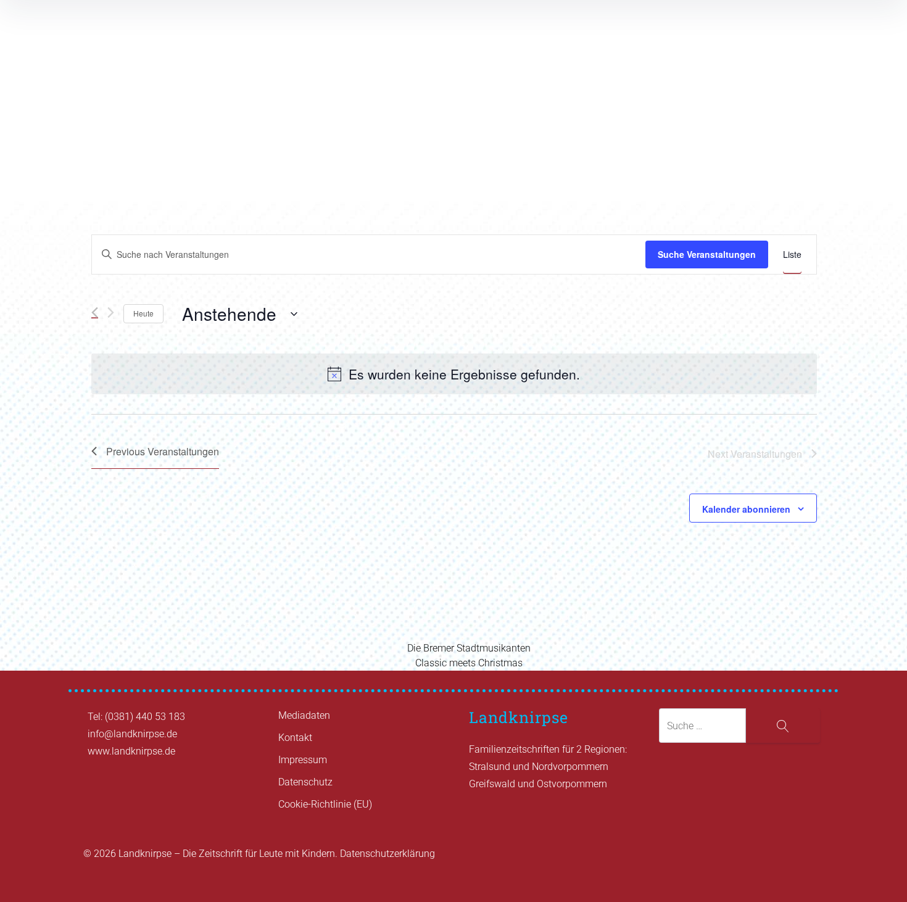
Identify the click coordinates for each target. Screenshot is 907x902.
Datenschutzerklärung (387, 853)
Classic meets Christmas (469, 663)
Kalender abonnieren (746, 509)
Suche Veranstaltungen (707, 254)
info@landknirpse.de (132, 734)
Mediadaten (304, 715)
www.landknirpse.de (131, 751)
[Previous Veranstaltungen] (94, 312)
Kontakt (295, 737)
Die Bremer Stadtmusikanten (469, 648)
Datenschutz (305, 782)
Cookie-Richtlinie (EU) (325, 804)
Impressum (302, 760)
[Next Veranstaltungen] (110, 312)
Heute (143, 313)
